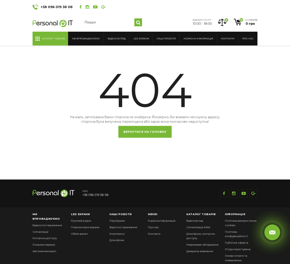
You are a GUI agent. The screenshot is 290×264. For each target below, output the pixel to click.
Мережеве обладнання (202, 244)
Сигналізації (40, 231)
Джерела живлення (199, 251)
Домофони (116, 240)
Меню (153, 214)
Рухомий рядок (81, 220)
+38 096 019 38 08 (57, 7)
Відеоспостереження (47, 225)
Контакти (227, 38)
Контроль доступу (45, 238)
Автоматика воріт (44, 251)
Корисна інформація (198, 38)
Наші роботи (120, 214)
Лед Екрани (117, 220)
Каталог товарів (201, 214)
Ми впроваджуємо (86, 38)
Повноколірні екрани (85, 227)
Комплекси (116, 233)
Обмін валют (79, 233)
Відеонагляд (117, 38)
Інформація (235, 214)
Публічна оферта (236, 242)
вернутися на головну (145, 132)
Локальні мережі (44, 244)
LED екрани (141, 38)
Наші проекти (166, 38)
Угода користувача (238, 249)
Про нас (248, 38)
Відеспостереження (123, 227)
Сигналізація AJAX (198, 227)
